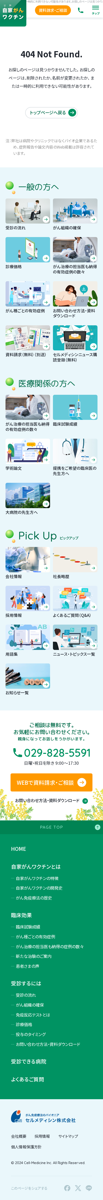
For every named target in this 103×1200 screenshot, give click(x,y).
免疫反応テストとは (33, 1015)
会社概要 (18, 1136)
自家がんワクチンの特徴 (37, 878)
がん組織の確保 (30, 1005)
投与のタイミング (31, 1034)
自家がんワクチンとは (36, 866)
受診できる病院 (28, 1061)
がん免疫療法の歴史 (34, 898)
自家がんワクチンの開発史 (39, 888)
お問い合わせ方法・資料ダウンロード (47, 800)
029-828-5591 (57, 752)
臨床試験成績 (28, 927)
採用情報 (42, 1136)
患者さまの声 (27, 966)
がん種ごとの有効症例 (35, 937)
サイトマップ (68, 1136)
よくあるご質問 (27, 1079)
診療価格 (24, 1024)
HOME (18, 848)
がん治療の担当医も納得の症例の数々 (50, 946)
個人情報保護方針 (26, 1147)
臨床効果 (21, 915)
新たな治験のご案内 (34, 956)
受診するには (26, 983)
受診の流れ (26, 995)
